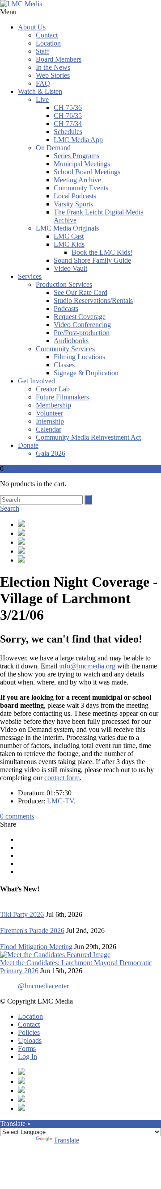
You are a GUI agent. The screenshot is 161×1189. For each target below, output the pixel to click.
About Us (32, 27)
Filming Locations (79, 357)
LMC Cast (69, 236)
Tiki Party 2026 (22, 914)
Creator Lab (53, 389)
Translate (66, 1140)
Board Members (58, 59)
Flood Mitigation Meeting (36, 946)
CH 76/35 (68, 115)
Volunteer (49, 413)
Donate (28, 445)
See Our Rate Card (80, 292)
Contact (47, 35)
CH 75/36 (68, 107)
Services (30, 276)
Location (48, 43)
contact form (62, 777)
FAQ (43, 83)
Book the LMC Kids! (102, 252)
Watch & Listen (40, 91)
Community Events (81, 188)
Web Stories (53, 75)
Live (42, 99)
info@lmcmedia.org (88, 666)
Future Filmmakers (62, 397)
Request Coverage (80, 316)
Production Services (64, 284)
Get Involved (36, 381)
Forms (27, 1048)
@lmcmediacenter (43, 986)
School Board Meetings (87, 172)
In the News (53, 67)
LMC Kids (69, 244)
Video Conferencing (82, 324)
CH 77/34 (68, 123)
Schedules (68, 131)
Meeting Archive (77, 180)
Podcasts (66, 308)
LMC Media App (78, 139)
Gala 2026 (50, 453)
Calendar (48, 429)
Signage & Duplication (86, 373)
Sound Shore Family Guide (92, 260)
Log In (27, 1056)
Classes (64, 365)
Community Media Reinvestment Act (88, 437)
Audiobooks (71, 341)
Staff (42, 51)
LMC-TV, (61, 801)
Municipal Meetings (82, 164)
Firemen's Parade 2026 (32, 930)
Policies (29, 1032)
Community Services (65, 349)
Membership (53, 405)
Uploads (30, 1040)
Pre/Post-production (82, 332)
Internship (50, 421)
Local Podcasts (75, 196)
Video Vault (70, 268)
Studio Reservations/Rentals (93, 300)
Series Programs (76, 156)
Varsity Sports (73, 204)
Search (9, 508)
